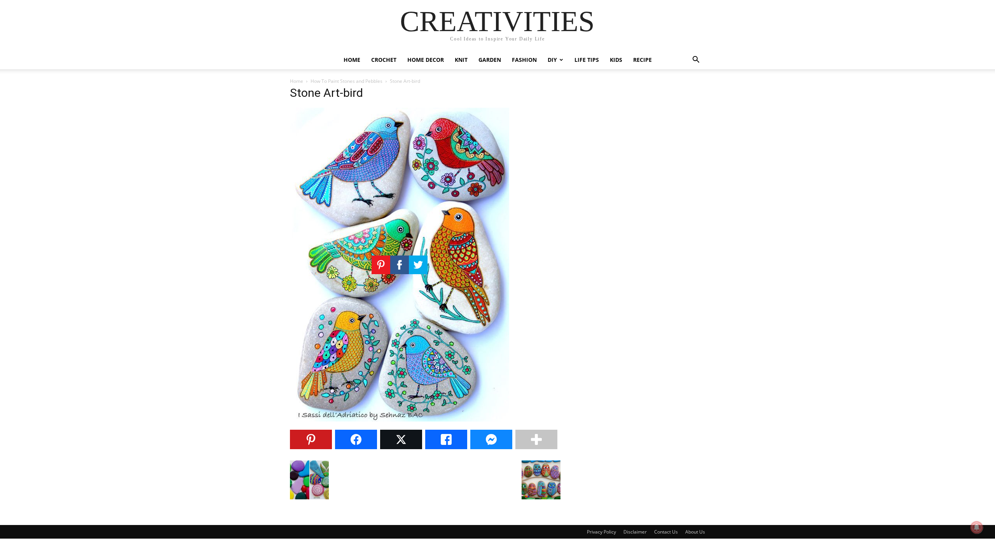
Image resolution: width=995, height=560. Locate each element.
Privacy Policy (601, 531)
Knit (461, 59)
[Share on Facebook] (356, 439)
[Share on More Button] (536, 439)
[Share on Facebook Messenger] (491, 439)
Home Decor (425, 59)
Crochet (383, 59)
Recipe (642, 59)
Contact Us (666, 531)
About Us (695, 531)
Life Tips (586, 59)
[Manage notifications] (977, 527)
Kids (616, 59)
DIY (552, 59)
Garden (489, 59)
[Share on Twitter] (401, 439)
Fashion (524, 59)
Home (352, 59)
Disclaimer (635, 531)
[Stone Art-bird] (399, 419)
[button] (695, 60)
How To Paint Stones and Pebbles (346, 81)
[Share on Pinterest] (311, 439)
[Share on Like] (446, 439)
